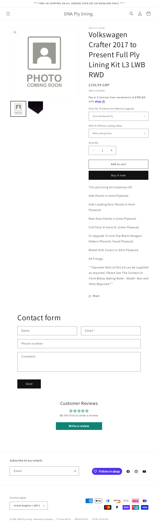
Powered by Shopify (43, 519)
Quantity (93, 142)
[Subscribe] (74, 471)
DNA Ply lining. (25, 519)
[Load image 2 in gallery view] (35, 109)
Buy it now (118, 175)
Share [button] (96, 296)
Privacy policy (64, 519)
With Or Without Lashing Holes (105, 125)
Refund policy (81, 519)
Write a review (79, 426)
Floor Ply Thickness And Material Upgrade (111, 108)
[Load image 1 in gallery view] (18, 109)
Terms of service (100, 519)
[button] (8, 13)
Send (29, 384)
